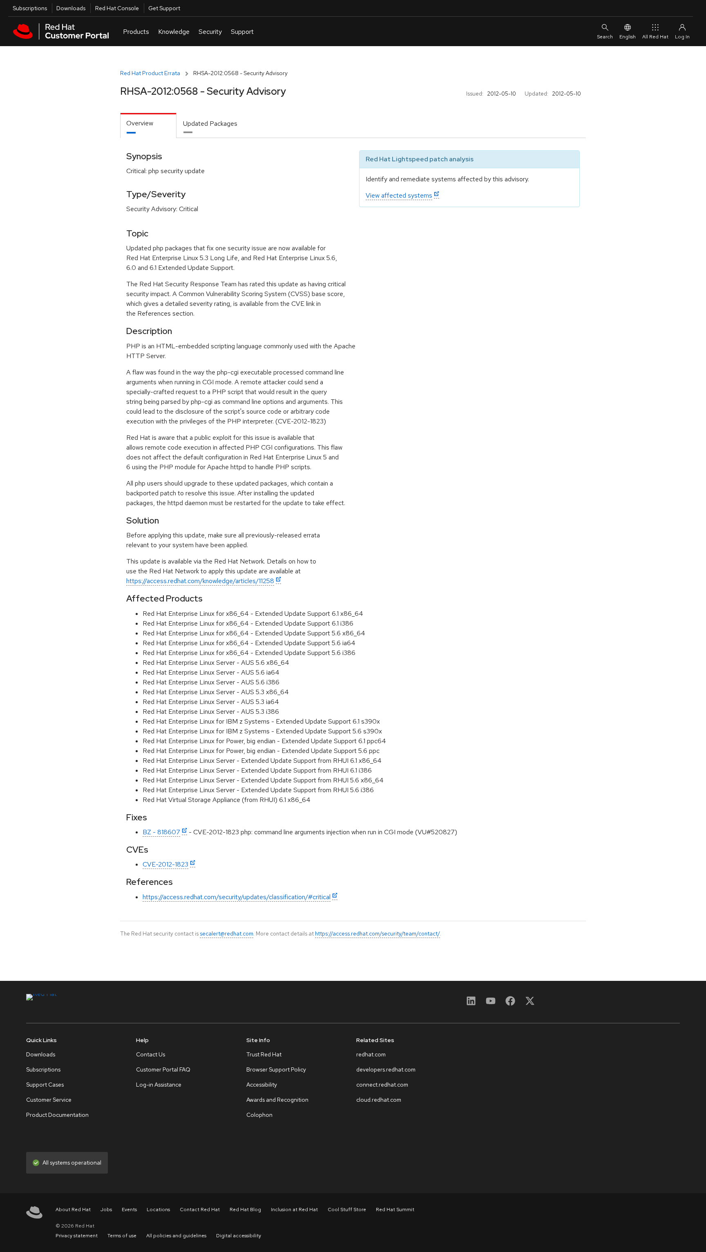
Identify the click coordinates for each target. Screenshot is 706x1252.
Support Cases (45, 1084)
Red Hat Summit (395, 1209)
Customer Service (48, 1099)
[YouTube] (491, 1003)
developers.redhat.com (386, 1069)
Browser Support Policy (276, 1069)
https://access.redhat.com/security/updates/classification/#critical (237, 897)
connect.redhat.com (382, 1084)
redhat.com (371, 1054)
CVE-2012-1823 (165, 864)
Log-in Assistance (158, 1084)
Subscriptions (30, 8)
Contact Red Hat (200, 1209)
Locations (158, 1209)
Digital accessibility (238, 1235)
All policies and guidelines (176, 1235)
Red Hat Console (117, 8)
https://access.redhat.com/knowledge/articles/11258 (200, 581)
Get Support (164, 8)
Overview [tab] (139, 123)
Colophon (259, 1114)
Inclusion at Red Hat (294, 1209)
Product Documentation (57, 1114)
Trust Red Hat (264, 1054)
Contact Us (150, 1054)
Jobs (106, 1209)
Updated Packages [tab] (210, 123)
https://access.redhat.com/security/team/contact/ (377, 933)
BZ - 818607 (161, 832)
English (627, 36)
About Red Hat (73, 1209)
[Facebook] (510, 1003)
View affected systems (399, 195)
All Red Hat (655, 36)
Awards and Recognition (277, 1099)
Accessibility (261, 1084)
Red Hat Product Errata (150, 73)
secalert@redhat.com (226, 933)
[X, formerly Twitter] (530, 1003)
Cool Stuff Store (347, 1209)
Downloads (70, 8)
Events (129, 1209)
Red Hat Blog (245, 1209)
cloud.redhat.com (378, 1099)
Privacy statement (77, 1235)
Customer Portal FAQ (163, 1069)
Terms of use (121, 1235)
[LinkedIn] (471, 1003)
